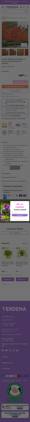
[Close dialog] (28, 202)
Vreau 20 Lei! (20, 215)
